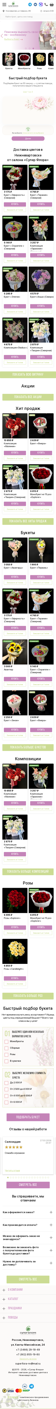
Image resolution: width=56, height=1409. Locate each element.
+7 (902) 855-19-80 (28, 1354)
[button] (26, 48)
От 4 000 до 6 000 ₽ (21, 1095)
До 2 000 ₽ (16, 1082)
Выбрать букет (12, 39)
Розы (12, 1054)
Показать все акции (28, 397)
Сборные (15, 1048)
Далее (28, 138)
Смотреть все (28, 1185)
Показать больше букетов (28, 747)
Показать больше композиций (28, 872)
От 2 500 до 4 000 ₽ (21, 1089)
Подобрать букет (28, 1117)
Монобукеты (17, 1041)
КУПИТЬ (15, 204)
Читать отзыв (12, 1170)
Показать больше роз (28, 996)
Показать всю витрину (28, 375)
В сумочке (15, 1061)
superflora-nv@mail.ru (28, 1363)
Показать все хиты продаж (28, 521)
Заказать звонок (28, 1359)
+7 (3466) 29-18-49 (28, 1349)
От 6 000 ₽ (16, 1102)
